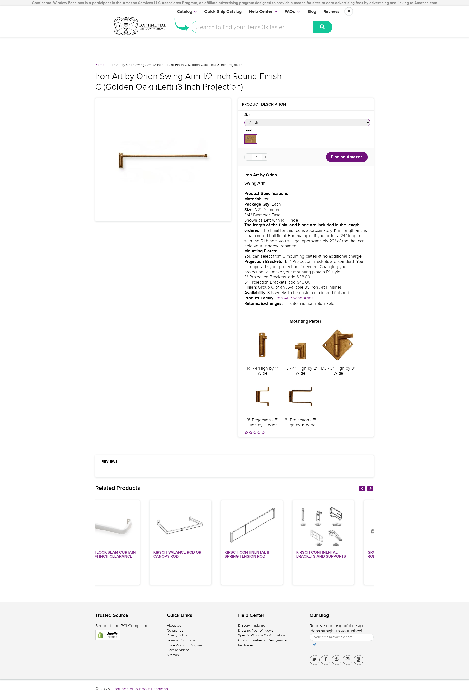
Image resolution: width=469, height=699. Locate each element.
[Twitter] (315, 660)
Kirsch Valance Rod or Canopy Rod (124, 554)
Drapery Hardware (251, 626)
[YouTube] (358, 660)
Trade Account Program (184, 645)
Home (99, 65)
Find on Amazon (347, 157)
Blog (311, 12)
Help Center (260, 12)
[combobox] (253, 27)
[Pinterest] (336, 660)
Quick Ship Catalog (223, 12)
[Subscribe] (315, 644)
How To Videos (178, 650)
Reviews (331, 12)
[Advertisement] (234, 48)
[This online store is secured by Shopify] (107, 635)
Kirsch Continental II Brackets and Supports (268, 554)
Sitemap (173, 655)
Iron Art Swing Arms (294, 298)
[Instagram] (347, 660)
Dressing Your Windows (255, 630)
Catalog (184, 12)
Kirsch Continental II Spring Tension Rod (194, 554)
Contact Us (175, 630)
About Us (174, 626)
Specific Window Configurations (261, 635)
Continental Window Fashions (139, 689)
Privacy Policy (177, 635)
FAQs (290, 12)
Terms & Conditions (181, 640)
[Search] (323, 27)
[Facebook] (325, 660)
